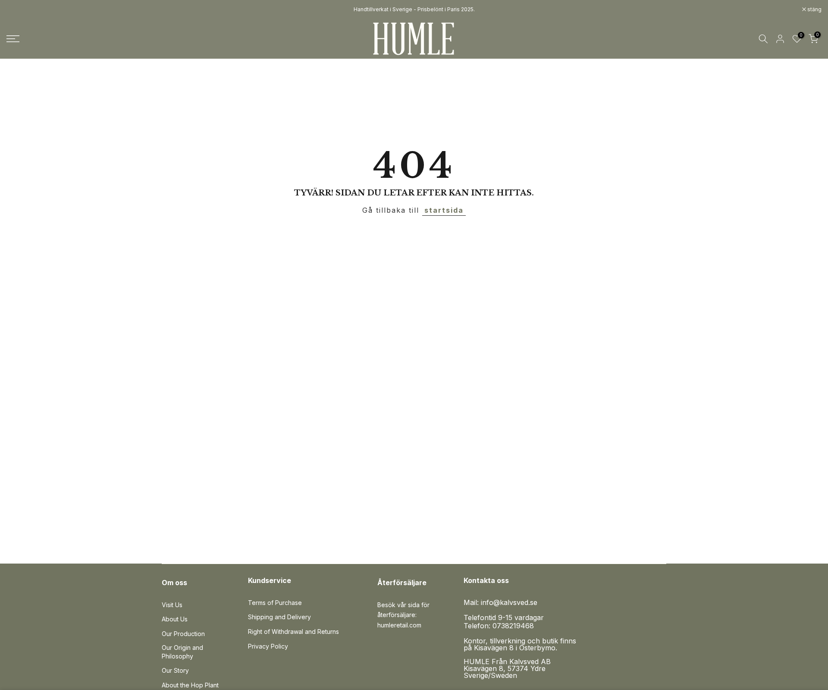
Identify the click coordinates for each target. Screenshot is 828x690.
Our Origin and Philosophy (182, 652)
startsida (444, 210)
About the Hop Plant (190, 685)
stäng (18, 9)
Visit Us (172, 604)
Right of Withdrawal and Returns (293, 631)
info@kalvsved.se (509, 602)
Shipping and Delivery (279, 617)
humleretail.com (399, 625)
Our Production (183, 633)
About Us (175, 619)
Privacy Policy (268, 646)
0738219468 (513, 625)
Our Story (175, 670)
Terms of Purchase (275, 602)
